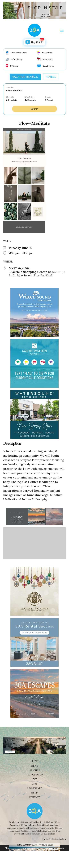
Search (34, 109)
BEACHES (35, 770)
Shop (34, 761)
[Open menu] (62, 30)
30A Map (14, 66)
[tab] (25, 77)
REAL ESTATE (34, 788)
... (15, 100)
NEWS (34, 765)
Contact (34, 797)
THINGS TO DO (34, 774)
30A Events (47, 59)
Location (10, 87)
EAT (34, 779)
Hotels (51, 77)
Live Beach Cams (19, 52)
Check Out (29, 97)
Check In (10, 97)
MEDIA (34, 792)
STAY (34, 783)
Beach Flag (47, 52)
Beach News (48, 66)
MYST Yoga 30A (19, 268)
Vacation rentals (25, 77)
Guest (48, 97)
